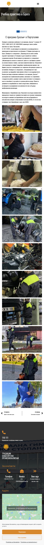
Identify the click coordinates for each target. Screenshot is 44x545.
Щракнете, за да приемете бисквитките (22, 508)
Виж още (35, 476)
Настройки (22, 538)
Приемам (22, 532)
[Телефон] (8, 471)
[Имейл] (22, 471)
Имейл (22, 476)
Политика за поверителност (29, 542)
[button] (38, 3)
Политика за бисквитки (13, 542)
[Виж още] (35, 471)
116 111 (5, 437)
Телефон (8, 476)
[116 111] (4, 432)
